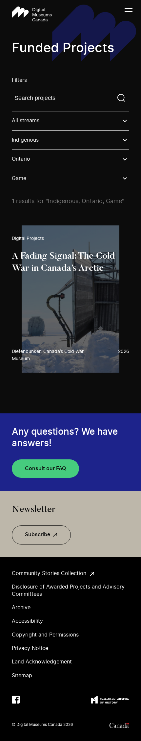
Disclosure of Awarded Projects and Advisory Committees (68, 590)
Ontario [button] (21, 159)
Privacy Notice (30, 648)
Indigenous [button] (25, 140)
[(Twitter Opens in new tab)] (29, 700)
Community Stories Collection (49, 573)
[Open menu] (128, 14)
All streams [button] (25, 120)
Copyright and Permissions (45, 634)
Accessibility (27, 621)
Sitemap (22, 675)
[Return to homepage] (32, 14)
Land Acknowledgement (42, 661)
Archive (21, 607)
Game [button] (19, 178)
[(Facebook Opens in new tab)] (16, 700)
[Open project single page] (70, 299)
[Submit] (121, 98)
